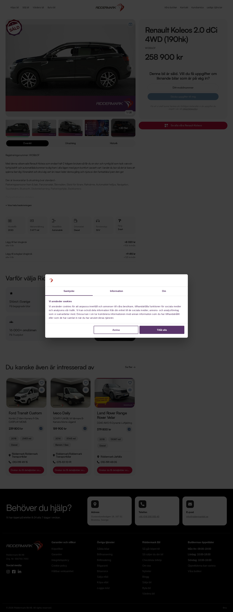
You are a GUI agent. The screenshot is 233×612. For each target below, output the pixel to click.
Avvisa (116, 330)
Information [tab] (116, 290)
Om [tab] (164, 290)
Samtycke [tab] (69, 290)
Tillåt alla (162, 330)
